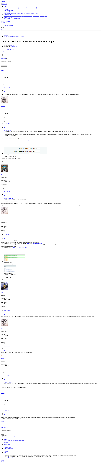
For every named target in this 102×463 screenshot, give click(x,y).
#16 (4, 350)
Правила (6, 6)
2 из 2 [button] (7, 58)
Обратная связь (7, 447)
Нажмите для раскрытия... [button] (10, 135)
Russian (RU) (7, 444)
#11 (4, 91)
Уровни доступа (22, 7)
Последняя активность (34, 13)
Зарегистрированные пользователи (13, 16)
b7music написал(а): (9, 198)
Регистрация (4, 31)
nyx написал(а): (7, 130)
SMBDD (12, 45)
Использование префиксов (33, 7)
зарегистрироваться (37, 140)
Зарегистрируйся (22, 247)
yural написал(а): (8, 382)
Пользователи (7, 14)
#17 (4, 379)
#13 (4, 195)
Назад (2, 51)
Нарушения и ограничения (10, 7)
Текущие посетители (27, 16)
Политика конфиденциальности (12, 449)
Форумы (6, 9)
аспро (8, 49)
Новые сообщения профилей (20, 13)
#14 (4, 238)
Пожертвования (8, 17)
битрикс (12, 49)
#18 (4, 414)
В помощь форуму (15, 18)
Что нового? (7, 12)
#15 (4, 314)
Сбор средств (7, 18)
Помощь (6, 451)
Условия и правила (8, 448)
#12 (4, 127)
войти (28, 140)
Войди (14, 247)
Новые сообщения (8, 10)
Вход (2, 29)
